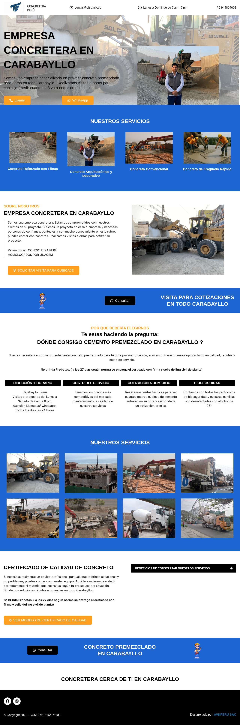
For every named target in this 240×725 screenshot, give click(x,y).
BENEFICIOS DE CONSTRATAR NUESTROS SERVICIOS (172, 568)
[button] (183, 568)
